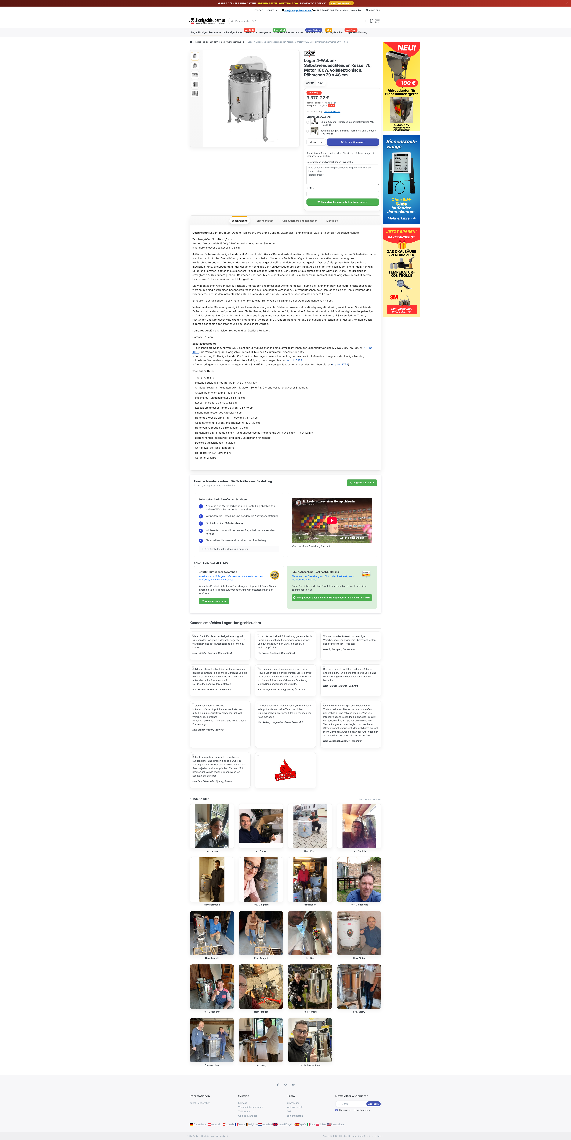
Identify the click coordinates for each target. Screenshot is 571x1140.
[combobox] (296, 21)
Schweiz (229, 1124)
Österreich (216, 1124)
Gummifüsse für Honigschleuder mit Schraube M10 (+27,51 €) (347, 123)
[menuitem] (206, 32)
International (337, 1124)
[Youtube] (293, 1084)
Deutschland (200, 1124)
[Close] (567, 3)
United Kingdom (286, 1124)
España (302, 1124)
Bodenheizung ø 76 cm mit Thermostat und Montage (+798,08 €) (348, 132)
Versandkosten (332, 111)
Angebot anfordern (363, 482)
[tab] (239, 220)
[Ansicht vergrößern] (251, 98)
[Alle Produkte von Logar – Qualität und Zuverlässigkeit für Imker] (309, 53)
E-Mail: (310, 188)
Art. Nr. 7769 (340, 364)
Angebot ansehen (341, 3)
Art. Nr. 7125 (294, 360)
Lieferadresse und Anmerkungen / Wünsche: (329, 162)
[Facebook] (278, 1084)
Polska (322, 1124)
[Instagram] (285, 1084)
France (241, 1124)
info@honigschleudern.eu (298, 10)
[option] (195, 56)
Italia (312, 1124)
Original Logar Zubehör (318, 116)
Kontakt (258, 10)
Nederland (267, 1124)
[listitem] (251, 98)
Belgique (253, 1124)
